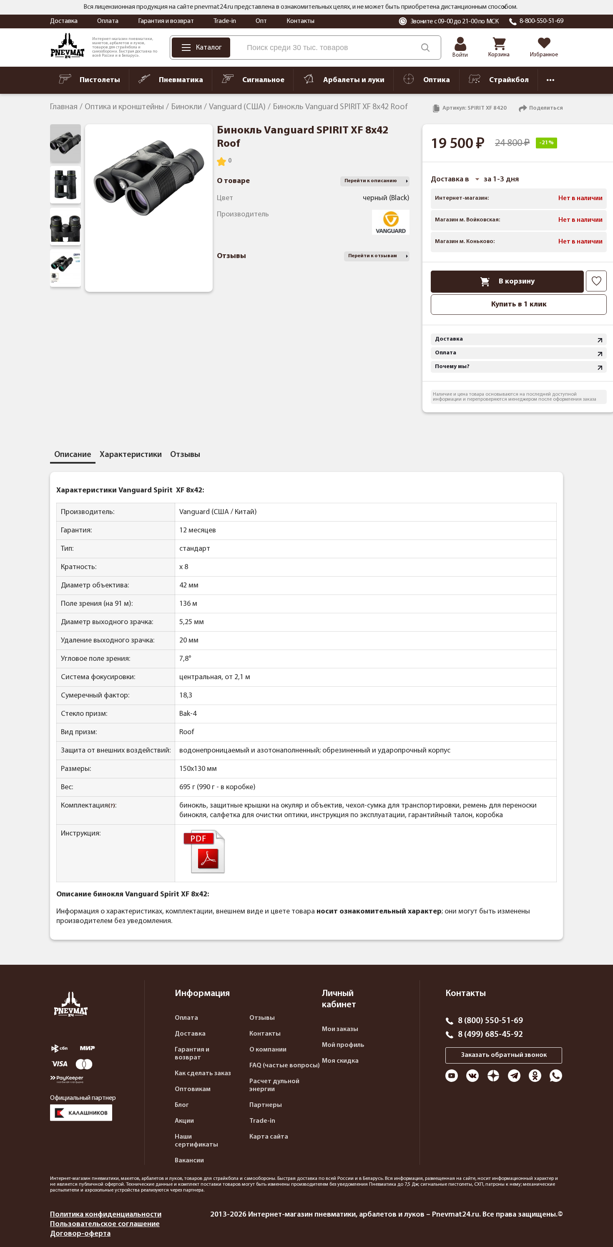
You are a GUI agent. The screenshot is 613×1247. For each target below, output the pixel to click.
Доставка (64, 21)
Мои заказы (340, 1029)
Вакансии (189, 1160)
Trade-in (225, 21)
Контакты (300, 21)
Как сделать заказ (203, 1073)
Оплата (107, 21)
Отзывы (262, 1018)
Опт (261, 21)
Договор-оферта (80, 1234)
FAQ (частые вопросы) (284, 1065)
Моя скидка (340, 1061)
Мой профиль (343, 1045)
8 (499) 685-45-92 (490, 1035)
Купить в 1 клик (519, 305)
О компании (267, 1049)
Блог (182, 1105)
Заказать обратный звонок (504, 1055)
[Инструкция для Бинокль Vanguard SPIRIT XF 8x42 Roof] (204, 873)
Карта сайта (268, 1137)
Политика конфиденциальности (105, 1215)
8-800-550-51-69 (541, 21)
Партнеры (265, 1105)
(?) (111, 806)
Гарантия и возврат (166, 21)
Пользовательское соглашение (105, 1224)
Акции (184, 1121)
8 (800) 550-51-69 (490, 1021)
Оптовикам (193, 1089)
